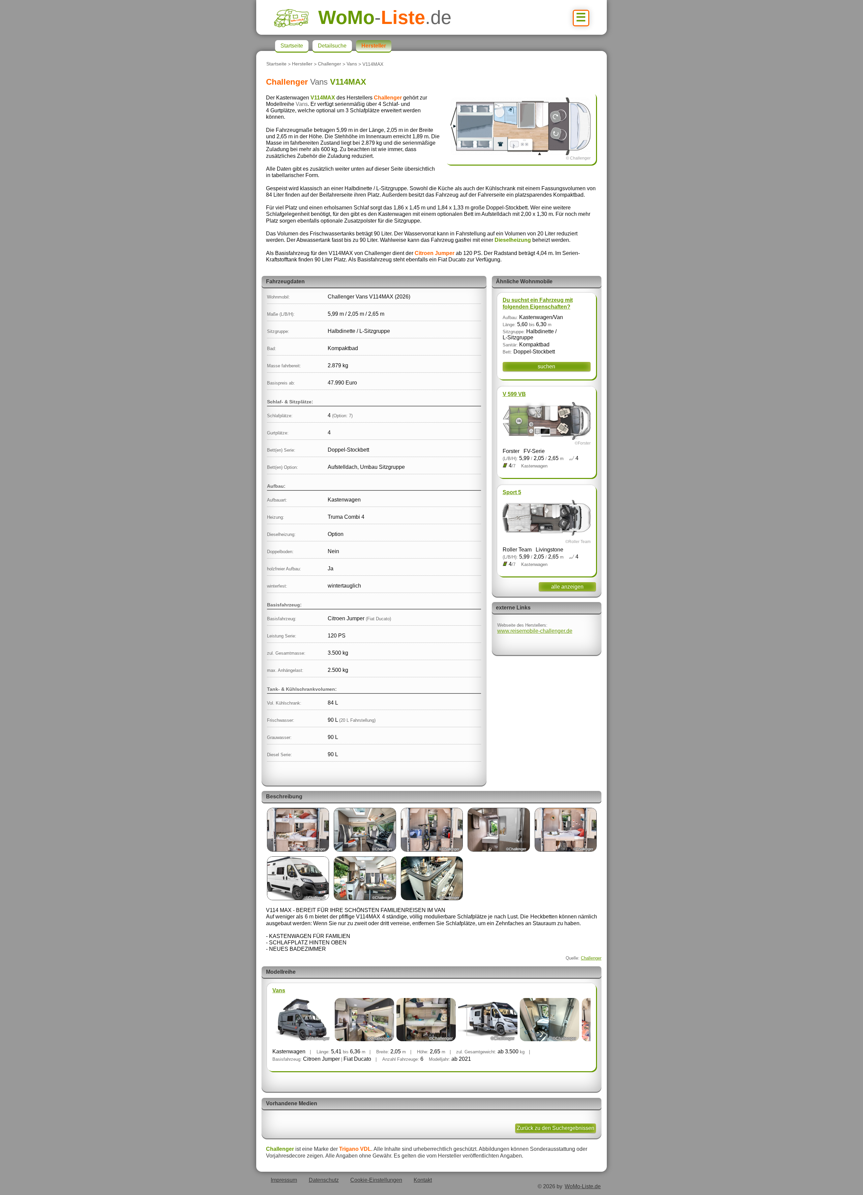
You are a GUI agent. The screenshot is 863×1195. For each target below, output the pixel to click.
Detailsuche (332, 46)
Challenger (329, 64)
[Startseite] (296, 17)
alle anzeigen (567, 587)
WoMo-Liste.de (583, 1186)
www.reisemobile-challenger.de (534, 631)
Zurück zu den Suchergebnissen (555, 1128)
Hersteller (302, 64)
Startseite (276, 64)
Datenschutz (324, 1180)
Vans (352, 64)
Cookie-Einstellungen (376, 1180)
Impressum (284, 1180)
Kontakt (423, 1180)
